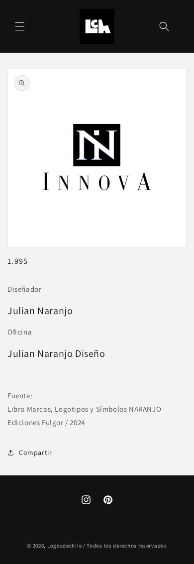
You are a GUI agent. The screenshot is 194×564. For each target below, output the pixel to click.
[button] (20, 26)
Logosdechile (64, 545)
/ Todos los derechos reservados (125, 545)
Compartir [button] (35, 452)
